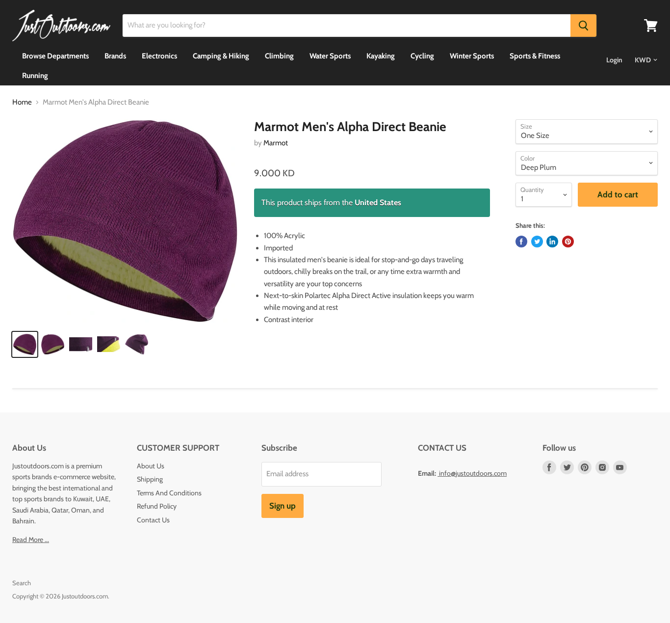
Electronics (159, 56)
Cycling (422, 56)
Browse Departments (55, 56)
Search (21, 583)
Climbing (279, 56)
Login (614, 59)
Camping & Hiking (221, 56)
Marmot (275, 142)
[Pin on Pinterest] (568, 241)
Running (35, 75)
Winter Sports (472, 56)
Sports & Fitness (535, 56)
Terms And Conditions (169, 492)
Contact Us (153, 519)
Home (22, 102)
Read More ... (30, 539)
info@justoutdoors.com (473, 473)
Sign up (282, 506)
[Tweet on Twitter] (537, 241)
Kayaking (380, 56)
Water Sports (330, 56)
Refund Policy (157, 506)
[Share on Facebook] (521, 241)
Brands (115, 56)
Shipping (150, 479)
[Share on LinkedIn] (552, 241)
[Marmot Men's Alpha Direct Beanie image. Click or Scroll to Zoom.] (125, 221)
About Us (150, 465)
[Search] (583, 25)
